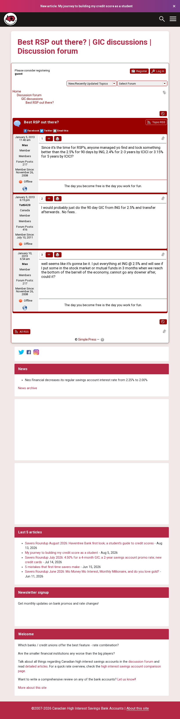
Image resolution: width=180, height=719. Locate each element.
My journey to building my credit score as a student (61, 553)
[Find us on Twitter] (21, 352)
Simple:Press (87, 339)
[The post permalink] (49, 138)
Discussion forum (29, 95)
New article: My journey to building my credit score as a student (86, 6)
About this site (137, 708)
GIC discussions (32, 99)
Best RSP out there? (40, 102)
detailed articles (36, 666)
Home (17, 91)
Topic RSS (158, 122)
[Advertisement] (91, 429)
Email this (62, 130)
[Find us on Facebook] (28, 352)
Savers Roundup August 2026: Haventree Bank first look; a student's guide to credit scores (89, 543)
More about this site (32, 688)
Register (141, 71)
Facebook (33, 130)
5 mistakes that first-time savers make (52, 567)
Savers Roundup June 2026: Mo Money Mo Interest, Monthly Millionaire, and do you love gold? (92, 571)
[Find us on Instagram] (36, 352)
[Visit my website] (25, 188)
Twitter (48, 130)
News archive (27, 388)
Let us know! (126, 679)
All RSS (24, 331)
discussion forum (140, 662)
